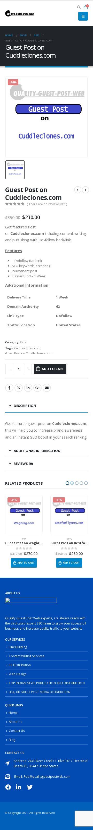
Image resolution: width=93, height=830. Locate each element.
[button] (67, 483)
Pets (23, 342)
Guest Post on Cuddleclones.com (28, 353)
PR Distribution (20, 665)
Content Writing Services (26, 656)
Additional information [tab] (37, 450)
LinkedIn (28, 388)
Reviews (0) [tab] (23, 463)
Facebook (9, 388)
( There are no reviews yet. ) (47, 204)
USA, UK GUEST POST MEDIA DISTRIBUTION (40, 692)
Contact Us (17, 731)
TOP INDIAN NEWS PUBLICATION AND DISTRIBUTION (47, 683)
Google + (37, 388)
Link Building (18, 647)
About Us (15, 722)
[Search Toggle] (79, 7)
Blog (12, 740)
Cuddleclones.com (27, 348)
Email (47, 388)
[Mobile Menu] (83, 16)
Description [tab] (25, 405)
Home (13, 713)
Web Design (17, 674)
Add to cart (53, 368)
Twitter (18, 388)
